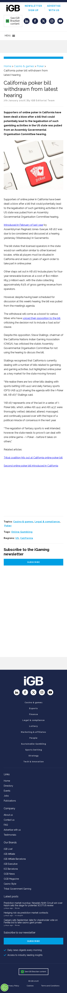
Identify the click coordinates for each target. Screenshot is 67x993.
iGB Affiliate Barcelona (15, 859)
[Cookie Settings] (4, 987)
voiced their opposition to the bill (41, 318)
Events (7, 791)
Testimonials (10, 835)
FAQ (6, 825)
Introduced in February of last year (23, 224)
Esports (33, 708)
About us (8, 815)
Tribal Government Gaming (17, 889)
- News (17, 908)
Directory (8, 786)
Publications (10, 800)
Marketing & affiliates (33, 732)
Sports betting (33, 750)
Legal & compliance (47, 521)
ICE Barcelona (11, 869)
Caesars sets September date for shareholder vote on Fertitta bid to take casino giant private (31, 921)
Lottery (33, 726)
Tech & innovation (33, 762)
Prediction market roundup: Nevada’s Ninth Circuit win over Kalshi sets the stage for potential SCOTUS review (33, 904)
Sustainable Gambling (33, 744)
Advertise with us (12, 830)
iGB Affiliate (9, 854)
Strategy (34, 756)
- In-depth (18, 915)
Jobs (6, 795)
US (17, 538)
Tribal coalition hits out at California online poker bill (33, 457)
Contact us (9, 820)
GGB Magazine (11, 879)
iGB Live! (8, 849)
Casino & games (24, 66)
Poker (40, 66)
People (33, 738)
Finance (33, 714)
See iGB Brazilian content (13, 20)
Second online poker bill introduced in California (31, 465)
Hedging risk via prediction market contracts (26, 912)
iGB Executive (10, 864)
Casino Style (10, 884)
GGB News (9, 874)
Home (7, 66)
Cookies (30, 986)
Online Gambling (22, 532)
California (26, 538)
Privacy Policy (13, 986)
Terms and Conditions (50, 986)
